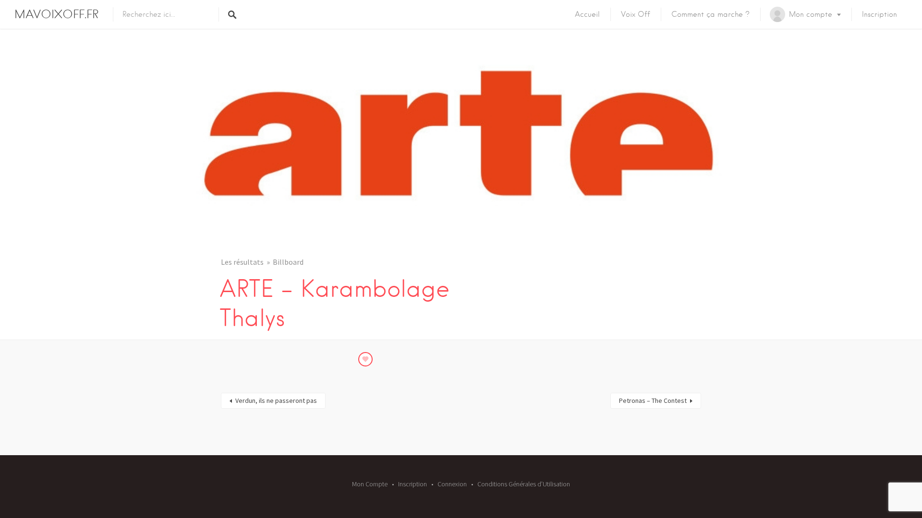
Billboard (288, 262)
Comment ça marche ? (710, 14)
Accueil (587, 14)
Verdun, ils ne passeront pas (276, 400)
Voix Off (635, 14)
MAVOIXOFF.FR (56, 14)
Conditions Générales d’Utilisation (523, 484)
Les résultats (242, 262)
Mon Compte (370, 484)
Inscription (879, 14)
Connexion (452, 484)
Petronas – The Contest (653, 400)
